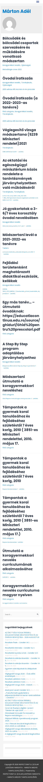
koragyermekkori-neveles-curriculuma (15, 603)
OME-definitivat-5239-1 (10, 152)
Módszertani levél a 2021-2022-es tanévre (20, 239)
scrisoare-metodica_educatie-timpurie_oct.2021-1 (19, 252)
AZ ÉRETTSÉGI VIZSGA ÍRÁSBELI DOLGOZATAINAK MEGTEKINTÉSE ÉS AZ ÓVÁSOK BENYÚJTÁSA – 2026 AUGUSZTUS (22, 634)
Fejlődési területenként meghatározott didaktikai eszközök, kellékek (21, 271)
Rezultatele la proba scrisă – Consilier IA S (21, 653)
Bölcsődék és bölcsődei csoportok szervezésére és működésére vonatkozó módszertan (21, 49)
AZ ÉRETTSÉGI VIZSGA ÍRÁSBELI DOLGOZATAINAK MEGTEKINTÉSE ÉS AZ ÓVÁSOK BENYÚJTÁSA (21, 702)
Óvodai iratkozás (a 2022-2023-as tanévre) (20, 103)
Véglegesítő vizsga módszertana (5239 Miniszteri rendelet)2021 (20, 136)
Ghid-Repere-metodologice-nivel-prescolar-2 (17, 398)
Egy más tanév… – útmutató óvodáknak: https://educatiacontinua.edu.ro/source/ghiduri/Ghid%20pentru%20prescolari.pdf (21, 316)
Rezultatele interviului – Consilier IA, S (19, 648)
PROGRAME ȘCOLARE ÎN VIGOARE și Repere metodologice (19, 714)
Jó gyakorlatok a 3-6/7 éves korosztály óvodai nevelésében (20, 213)
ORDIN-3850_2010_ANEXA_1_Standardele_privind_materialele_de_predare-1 (21, 291)
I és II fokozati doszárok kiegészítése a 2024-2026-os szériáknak (20, 724)
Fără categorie (8, 111)
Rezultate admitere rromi (15, 679)
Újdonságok (26, 65)
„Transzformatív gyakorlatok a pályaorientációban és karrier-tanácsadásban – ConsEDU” (22, 695)
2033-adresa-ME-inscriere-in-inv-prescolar (19, 89)
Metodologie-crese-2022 (12, 69)
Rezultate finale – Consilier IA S (17, 642)
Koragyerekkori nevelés (11, 65)
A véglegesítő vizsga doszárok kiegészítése (22, 734)
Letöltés (21, 152)
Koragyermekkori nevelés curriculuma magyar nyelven (21, 590)
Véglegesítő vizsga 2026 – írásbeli (18, 685)
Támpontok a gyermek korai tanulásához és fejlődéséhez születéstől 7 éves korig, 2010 (18, 469)
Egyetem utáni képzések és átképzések (21, 668)
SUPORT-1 (6, 577)
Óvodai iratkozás (18, 78)
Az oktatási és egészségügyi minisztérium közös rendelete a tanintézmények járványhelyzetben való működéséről (20, 174)
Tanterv (6, 248)
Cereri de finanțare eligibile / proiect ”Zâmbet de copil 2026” (19, 709)
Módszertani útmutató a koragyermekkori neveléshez (18, 383)
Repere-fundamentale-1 (10, 489)
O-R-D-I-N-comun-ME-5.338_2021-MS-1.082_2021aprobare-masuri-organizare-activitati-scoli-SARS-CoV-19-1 (20, 198)
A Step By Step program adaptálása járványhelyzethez (19, 351)
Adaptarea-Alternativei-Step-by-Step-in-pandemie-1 (19, 366)
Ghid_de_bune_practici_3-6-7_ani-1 (14, 226)
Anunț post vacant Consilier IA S (17, 690)
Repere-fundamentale (10, 542)
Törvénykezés (26, 82)
